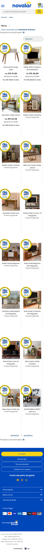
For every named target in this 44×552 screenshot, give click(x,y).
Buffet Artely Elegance (11, 263)
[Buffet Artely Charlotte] (32, 103)
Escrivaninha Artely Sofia (11, 68)
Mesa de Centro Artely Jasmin (32, 166)
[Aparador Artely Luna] (11, 202)
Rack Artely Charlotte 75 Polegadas (32, 312)
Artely (11, 17)
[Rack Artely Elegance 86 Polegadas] (32, 252)
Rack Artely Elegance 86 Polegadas (32, 264)
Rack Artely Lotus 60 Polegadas (11, 362)
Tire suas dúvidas (22, 464)
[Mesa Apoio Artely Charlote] (32, 350)
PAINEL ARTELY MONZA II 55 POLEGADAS (32, 68)
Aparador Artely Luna (11, 213)
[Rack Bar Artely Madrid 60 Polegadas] (11, 300)
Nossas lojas (22, 459)
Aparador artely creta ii (11, 115)
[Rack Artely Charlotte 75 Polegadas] (32, 300)
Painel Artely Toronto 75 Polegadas (32, 214)
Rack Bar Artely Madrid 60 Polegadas (11, 312)
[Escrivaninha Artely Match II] (32, 398)
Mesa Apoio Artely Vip (10, 409)
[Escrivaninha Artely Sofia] (11, 56)
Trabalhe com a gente (22, 469)
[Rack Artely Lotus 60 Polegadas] (11, 350)
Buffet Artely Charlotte (32, 115)
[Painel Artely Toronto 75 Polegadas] (32, 202)
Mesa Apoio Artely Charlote (32, 362)
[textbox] (22, 11)
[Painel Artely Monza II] (32, 56)
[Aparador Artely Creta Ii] (11, 103)
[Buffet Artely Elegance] (11, 252)
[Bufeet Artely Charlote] (11, 154)
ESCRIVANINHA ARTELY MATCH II (32, 410)
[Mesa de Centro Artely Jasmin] (32, 154)
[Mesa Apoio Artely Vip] (11, 398)
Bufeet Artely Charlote (11, 165)
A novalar (22, 454)
